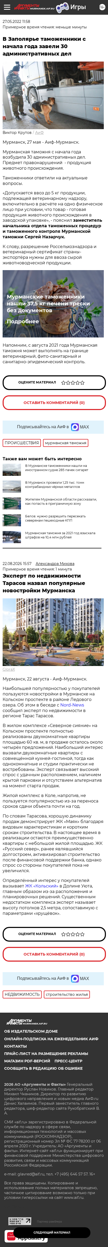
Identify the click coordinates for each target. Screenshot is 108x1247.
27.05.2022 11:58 (16, 21)
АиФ (39, 132)
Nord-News (72, 705)
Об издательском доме (31, 1031)
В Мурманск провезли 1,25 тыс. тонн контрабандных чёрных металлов (54, 485)
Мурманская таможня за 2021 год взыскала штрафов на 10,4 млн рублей (60, 535)
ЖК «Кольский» (41, 885)
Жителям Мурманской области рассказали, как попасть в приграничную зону (61, 501)
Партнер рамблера (49, 1221)
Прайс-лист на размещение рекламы (46, 1053)
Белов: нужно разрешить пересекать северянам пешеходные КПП (55, 518)
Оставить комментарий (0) (54, 402)
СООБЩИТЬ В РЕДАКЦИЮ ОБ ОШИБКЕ (43, 1068)
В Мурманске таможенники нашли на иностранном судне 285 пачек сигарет (56, 468)
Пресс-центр (68, 1061)
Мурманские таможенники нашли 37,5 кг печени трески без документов (48, 304)
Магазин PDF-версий (27, 1061)
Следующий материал (52, 1232)
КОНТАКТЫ (15, 1046)
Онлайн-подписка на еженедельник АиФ (51, 1039)
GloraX (9, 669)
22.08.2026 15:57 (17, 563)
